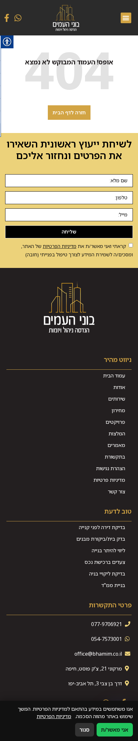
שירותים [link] (116, 398)
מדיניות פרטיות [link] (109, 479)
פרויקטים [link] (115, 421)
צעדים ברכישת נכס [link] (104, 561)
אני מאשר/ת (114, 729)
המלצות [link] (116, 433)
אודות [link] (119, 387)
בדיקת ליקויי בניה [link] (107, 573)
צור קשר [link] (116, 491)
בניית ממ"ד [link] (113, 585)
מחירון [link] (118, 410)
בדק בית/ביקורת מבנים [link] (100, 538)
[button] (126, 18)
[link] (66, 17)
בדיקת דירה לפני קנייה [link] (102, 527)
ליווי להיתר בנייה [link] (108, 550)
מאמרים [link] (116, 445)
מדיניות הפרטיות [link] (59, 246)
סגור (85, 729)
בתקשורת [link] (115, 456)
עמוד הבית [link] (114, 375)
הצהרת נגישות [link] (110, 468)
